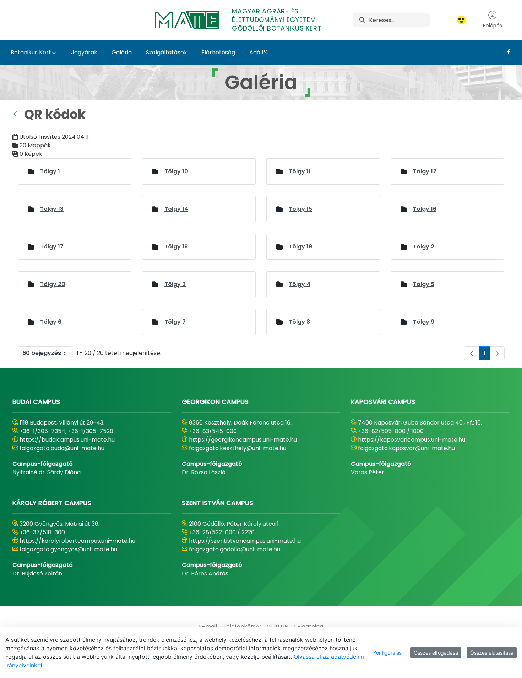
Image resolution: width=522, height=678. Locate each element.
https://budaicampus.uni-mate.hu (67, 440)
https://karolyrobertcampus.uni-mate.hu (77, 541)
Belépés (492, 25)
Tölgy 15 (300, 209)
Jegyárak (84, 52)
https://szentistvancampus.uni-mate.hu (245, 541)
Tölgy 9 (423, 322)
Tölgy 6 (50, 322)
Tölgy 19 (300, 246)
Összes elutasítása (491, 653)
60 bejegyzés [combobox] (41, 353)
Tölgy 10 (176, 171)
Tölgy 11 (300, 171)
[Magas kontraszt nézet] (461, 20)
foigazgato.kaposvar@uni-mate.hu (406, 448)
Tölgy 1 (50, 171)
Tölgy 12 (424, 171)
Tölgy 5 (423, 284)
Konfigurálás (387, 653)
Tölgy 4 (299, 284)
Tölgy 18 (176, 246)
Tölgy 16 (424, 209)
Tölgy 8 (299, 322)
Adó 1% (258, 52)
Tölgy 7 (175, 322)
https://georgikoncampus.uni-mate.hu (243, 440)
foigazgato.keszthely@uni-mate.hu (237, 448)
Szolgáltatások (166, 52)
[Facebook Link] (505, 52)
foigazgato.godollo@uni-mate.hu (234, 549)
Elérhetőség (218, 52)
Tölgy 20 (52, 284)
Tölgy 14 (176, 209)
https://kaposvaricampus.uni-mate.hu (411, 440)
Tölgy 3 (175, 284)
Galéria (122, 52)
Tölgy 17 (52, 246)
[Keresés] (362, 20)
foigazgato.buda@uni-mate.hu (62, 448)
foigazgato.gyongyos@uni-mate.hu (68, 549)
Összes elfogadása (436, 653)
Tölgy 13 (52, 209)
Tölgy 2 (423, 246)
